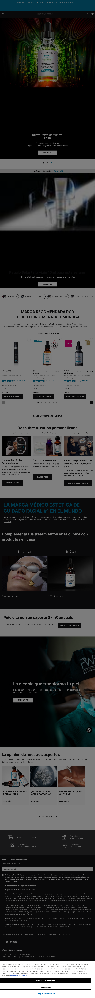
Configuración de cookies (45, 994)
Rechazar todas (45, 987)
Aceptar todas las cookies (45, 980)
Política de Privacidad (18, 976)
